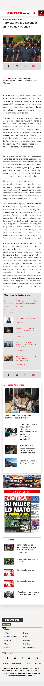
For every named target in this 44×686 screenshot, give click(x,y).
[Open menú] (3, 13)
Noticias (5, 663)
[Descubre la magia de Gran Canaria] (11, 462)
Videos (27, 663)
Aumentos (28, 81)
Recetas (7, 647)
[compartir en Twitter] (17, 66)
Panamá (7, 83)
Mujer (6, 644)
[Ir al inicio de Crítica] (18, 13)
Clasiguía (26, 640)
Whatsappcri (16, 663)
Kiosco (25, 633)
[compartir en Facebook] (8, 66)
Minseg (14, 78)
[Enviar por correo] (33, 66)
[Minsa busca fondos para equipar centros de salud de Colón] (22, 401)
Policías (36, 81)
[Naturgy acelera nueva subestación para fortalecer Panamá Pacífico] (11, 449)
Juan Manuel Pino (25, 78)
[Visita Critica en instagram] (37, 658)
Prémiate (26, 644)
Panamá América (10, 636)
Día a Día (7, 640)
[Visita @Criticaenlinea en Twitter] (15, 658)
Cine (25, 636)
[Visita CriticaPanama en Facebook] (7, 658)
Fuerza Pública (9, 81)
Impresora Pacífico (30, 647)
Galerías (38, 663)
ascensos (19, 81)
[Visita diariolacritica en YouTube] (29, 658)
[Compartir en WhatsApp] (26, 65)
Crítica (6, 633)
